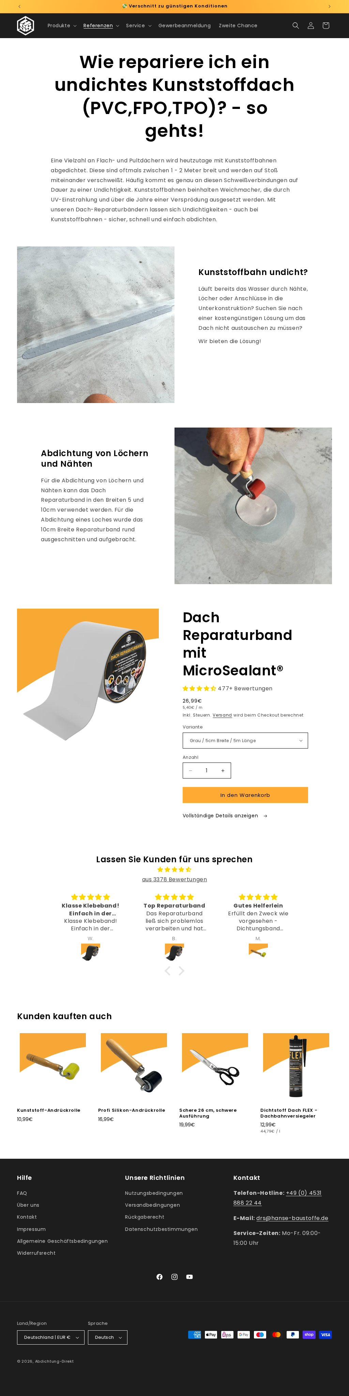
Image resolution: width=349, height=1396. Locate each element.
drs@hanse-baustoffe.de (292, 1218)
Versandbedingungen (152, 1205)
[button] (62, 25)
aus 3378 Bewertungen (174, 879)
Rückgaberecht (144, 1217)
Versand (222, 715)
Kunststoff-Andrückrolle (48, 1110)
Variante (193, 727)
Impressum (31, 1229)
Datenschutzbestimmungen (161, 1229)
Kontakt (27, 1217)
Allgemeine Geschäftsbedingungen (62, 1241)
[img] (174, 870)
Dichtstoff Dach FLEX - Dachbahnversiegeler (288, 1113)
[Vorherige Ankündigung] (19, 6)
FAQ (22, 1193)
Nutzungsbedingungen (154, 1193)
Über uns (28, 1205)
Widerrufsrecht (36, 1253)
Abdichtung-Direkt (54, 1361)
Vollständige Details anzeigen (221, 815)
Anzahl (190, 757)
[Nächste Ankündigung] (329, 6)
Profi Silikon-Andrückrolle (131, 1110)
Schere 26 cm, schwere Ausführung (208, 1113)
